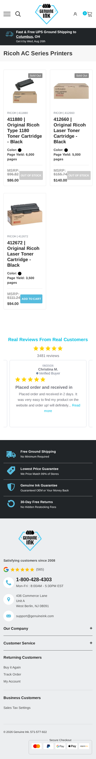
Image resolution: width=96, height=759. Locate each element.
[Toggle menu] (6, 13)
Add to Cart (31, 299)
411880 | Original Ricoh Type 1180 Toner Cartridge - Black (24, 130)
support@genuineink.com (35, 616)
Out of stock (31, 175)
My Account (12, 681)
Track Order (12, 674)
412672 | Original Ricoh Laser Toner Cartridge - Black (23, 254)
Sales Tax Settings (17, 708)
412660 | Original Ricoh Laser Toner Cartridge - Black (70, 130)
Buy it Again (12, 667)
